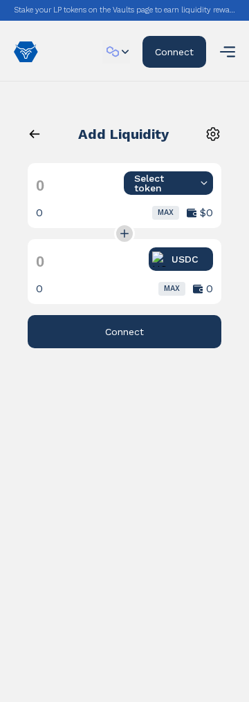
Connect (174, 51)
